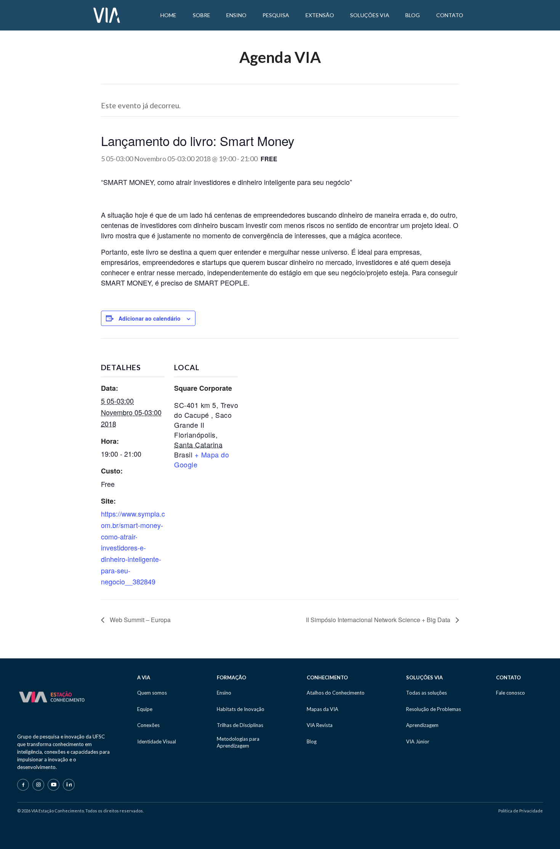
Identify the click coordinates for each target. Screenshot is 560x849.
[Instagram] (38, 785)
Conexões (148, 725)
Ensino (224, 693)
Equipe (144, 709)
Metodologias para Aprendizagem (238, 742)
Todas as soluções (426, 693)
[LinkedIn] (69, 785)
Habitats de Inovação (240, 709)
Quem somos (152, 693)
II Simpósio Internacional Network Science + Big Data (379, 619)
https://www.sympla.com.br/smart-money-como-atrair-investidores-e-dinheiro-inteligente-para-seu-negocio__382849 (133, 547)
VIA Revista (320, 725)
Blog (312, 741)
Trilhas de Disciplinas (240, 725)
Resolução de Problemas (433, 709)
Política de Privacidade (520, 810)
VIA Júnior (417, 741)
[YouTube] (53, 785)
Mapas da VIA (322, 709)
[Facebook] (23, 785)
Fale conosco (510, 693)
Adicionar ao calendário (149, 318)
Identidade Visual (156, 741)
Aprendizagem (422, 725)
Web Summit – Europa (139, 619)
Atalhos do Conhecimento (336, 693)
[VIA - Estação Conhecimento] (106, 14)
